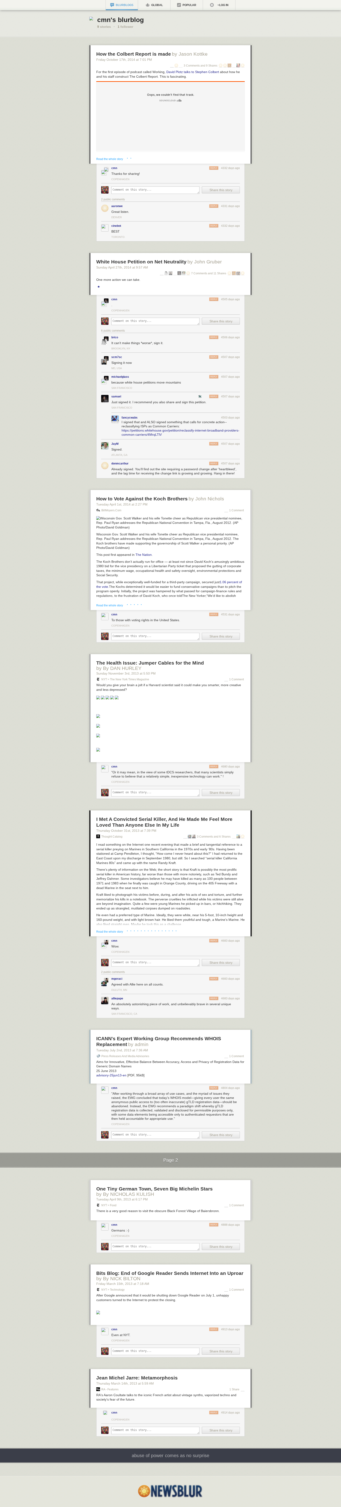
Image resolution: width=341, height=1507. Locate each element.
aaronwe (117, 206)
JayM (115, 443)
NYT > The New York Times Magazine (125, 679)
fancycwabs (130, 417)
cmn (114, 168)
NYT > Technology (113, 1289)
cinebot (116, 225)
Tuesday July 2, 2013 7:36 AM (122, 1050)
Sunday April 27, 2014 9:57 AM (122, 267)
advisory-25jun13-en (111, 1075)
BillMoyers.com (111, 510)
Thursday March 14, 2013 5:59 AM (125, 1383)
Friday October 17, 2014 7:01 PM (124, 59)
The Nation (143, 555)
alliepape (117, 998)
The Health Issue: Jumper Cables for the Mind (150, 663)
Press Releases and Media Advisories (125, 1056)
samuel (116, 396)
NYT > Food (108, 1205)
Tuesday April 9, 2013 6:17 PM (122, 1199)
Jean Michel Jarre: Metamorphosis (137, 1377)
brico (114, 337)
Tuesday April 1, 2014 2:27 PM (122, 504)
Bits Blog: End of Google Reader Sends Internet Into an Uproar (169, 1273)
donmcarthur (120, 463)
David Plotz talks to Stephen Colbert (192, 72)
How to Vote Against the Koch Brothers (142, 498)
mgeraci (116, 978)
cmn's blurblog (120, 19)
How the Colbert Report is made (133, 54)
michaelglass (120, 376)
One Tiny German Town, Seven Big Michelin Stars (154, 1188)
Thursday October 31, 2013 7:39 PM (126, 830)
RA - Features (110, 1389)
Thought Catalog (111, 836)
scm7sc (116, 357)
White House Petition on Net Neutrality (141, 261)
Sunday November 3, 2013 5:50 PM (126, 673)
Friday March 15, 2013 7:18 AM (122, 1284)
